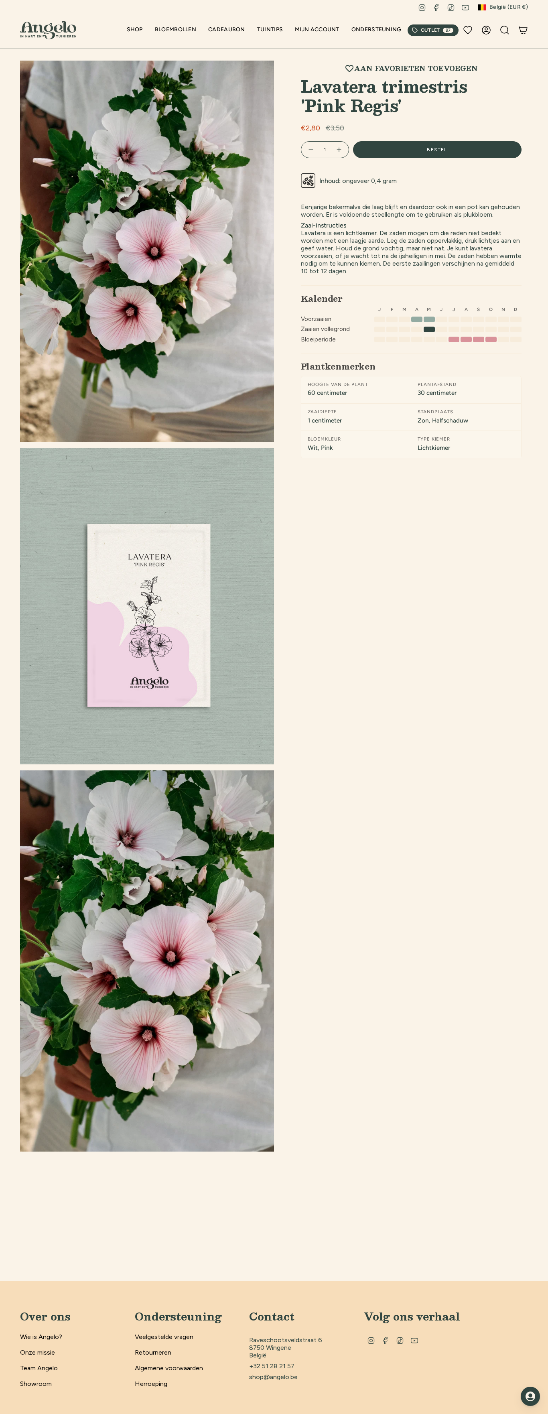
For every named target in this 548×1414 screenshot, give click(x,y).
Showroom (36, 1384)
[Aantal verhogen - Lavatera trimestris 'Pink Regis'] (339, 149)
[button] (135, 30)
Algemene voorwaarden (169, 1368)
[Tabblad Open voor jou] (530, 1396)
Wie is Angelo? (41, 1337)
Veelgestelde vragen (164, 1337)
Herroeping (151, 1384)
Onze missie (37, 1352)
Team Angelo (39, 1368)
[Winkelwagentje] (523, 30)
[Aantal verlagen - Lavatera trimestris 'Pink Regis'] (310, 149)
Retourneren (153, 1352)
